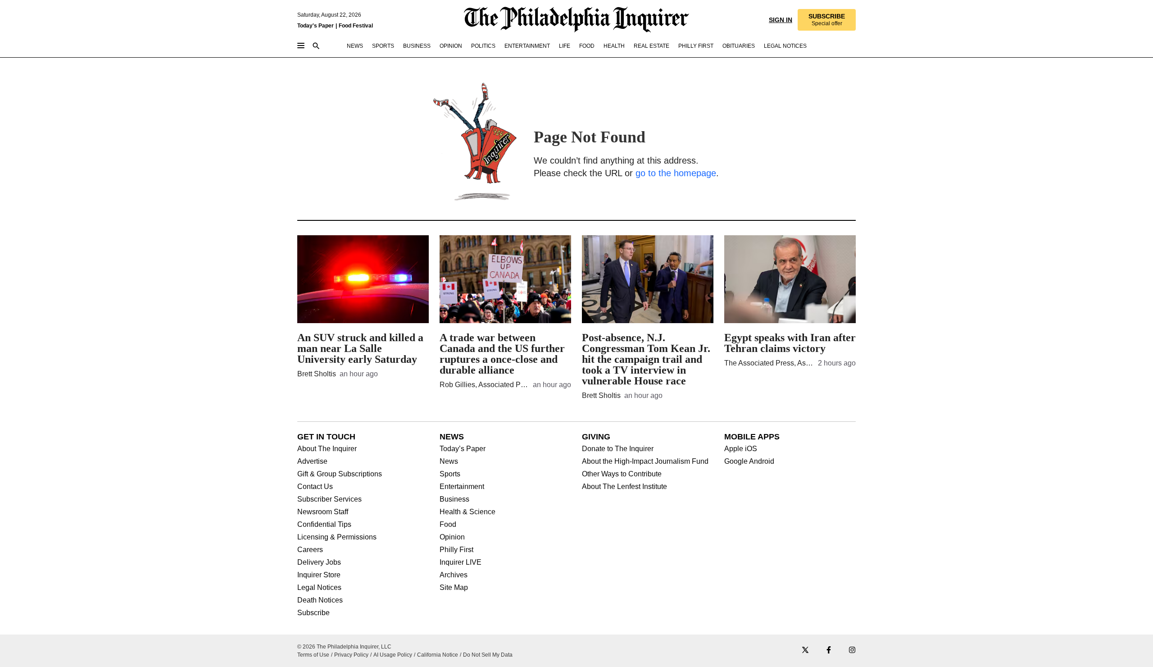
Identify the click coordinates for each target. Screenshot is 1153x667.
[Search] (316, 46)
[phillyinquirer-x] (805, 650)
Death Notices (320, 600)
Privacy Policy (351, 655)
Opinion (452, 537)
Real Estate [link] (651, 46)
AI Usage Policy (392, 655)
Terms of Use (313, 655)
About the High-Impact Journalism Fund (645, 461)
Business (454, 499)
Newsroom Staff (322, 512)
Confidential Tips (324, 524)
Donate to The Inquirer (618, 448)
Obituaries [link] (738, 46)
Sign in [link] (780, 19)
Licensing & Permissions (337, 537)
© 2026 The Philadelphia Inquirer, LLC (344, 647)
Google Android (749, 461)
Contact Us (315, 486)
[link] (827, 20)
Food (448, 524)
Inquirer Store (318, 575)
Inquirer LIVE (460, 562)
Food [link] (587, 46)
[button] (827, 20)
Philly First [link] (695, 46)
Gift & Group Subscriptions (339, 474)
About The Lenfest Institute (624, 486)
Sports (450, 474)
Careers (310, 549)
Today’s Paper (463, 448)
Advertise (312, 461)
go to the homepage (676, 173)
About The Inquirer (327, 448)
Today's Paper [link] (315, 26)
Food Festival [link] (356, 26)
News (449, 461)
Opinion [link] (451, 46)
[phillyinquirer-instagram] (852, 650)
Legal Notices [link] (785, 46)
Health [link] (614, 46)
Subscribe (313, 613)
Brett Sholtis (316, 374)
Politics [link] (483, 46)
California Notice (437, 655)
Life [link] (564, 46)
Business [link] (417, 46)
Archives (454, 575)
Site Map (454, 587)
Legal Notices (319, 587)
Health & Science (467, 512)
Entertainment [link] (527, 46)
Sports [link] (383, 46)
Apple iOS (740, 448)
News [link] (355, 46)
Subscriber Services (329, 499)
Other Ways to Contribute (622, 474)
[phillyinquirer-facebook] (828, 650)
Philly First (456, 549)
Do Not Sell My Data (488, 655)
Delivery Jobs (319, 562)
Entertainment (462, 486)
